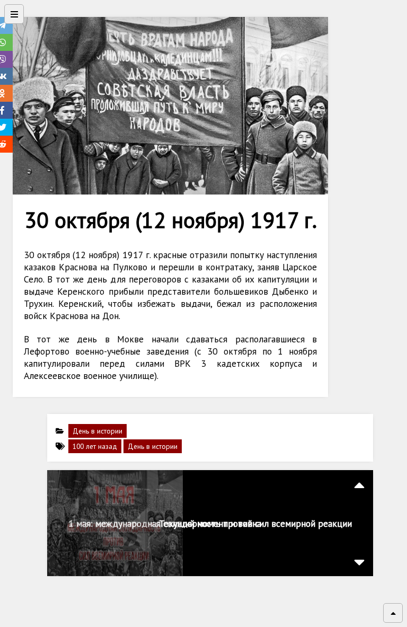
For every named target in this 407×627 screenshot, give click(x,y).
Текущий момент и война (210, 523)
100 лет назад (95, 446)
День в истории (97, 431)
